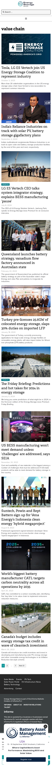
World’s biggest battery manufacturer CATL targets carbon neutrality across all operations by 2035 (23, 580)
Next (21, 665)
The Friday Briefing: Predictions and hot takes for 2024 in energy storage (25, 388)
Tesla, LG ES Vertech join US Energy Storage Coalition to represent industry (23, 72)
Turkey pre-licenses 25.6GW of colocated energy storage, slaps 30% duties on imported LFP (25, 324)
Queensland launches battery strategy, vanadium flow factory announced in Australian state (24, 260)
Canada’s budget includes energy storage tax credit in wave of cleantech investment (24, 641)
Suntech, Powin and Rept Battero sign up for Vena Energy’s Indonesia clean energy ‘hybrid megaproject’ (23, 517)
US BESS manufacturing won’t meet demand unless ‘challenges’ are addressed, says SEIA (25, 451)
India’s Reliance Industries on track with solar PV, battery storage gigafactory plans (24, 131)
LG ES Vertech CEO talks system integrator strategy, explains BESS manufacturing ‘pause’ (24, 194)
